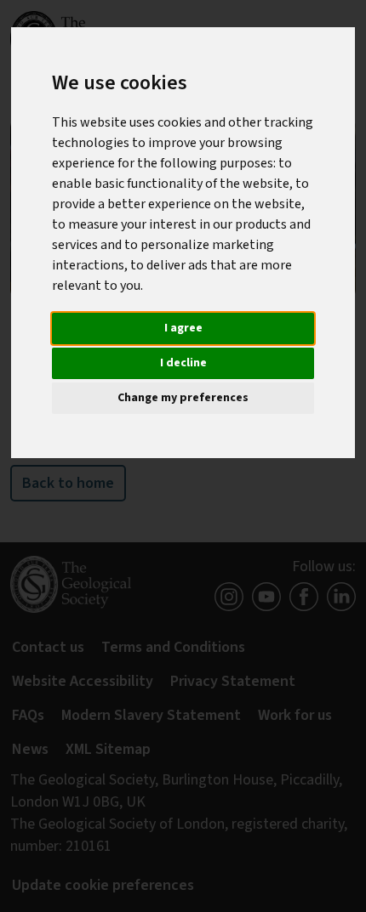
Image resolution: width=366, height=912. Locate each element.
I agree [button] (183, 328)
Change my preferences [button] (183, 397)
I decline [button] (183, 362)
